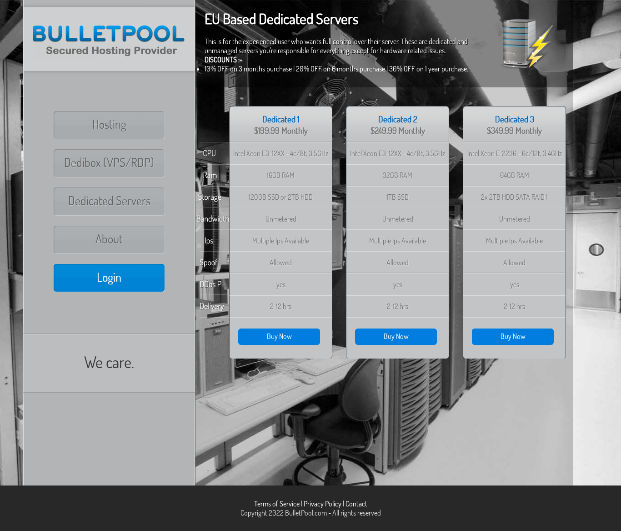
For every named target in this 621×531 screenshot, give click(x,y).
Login (109, 277)
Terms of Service (277, 503)
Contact (356, 503)
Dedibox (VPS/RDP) (109, 162)
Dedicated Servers (109, 200)
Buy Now (279, 336)
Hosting (109, 124)
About (109, 239)
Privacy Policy (322, 503)
